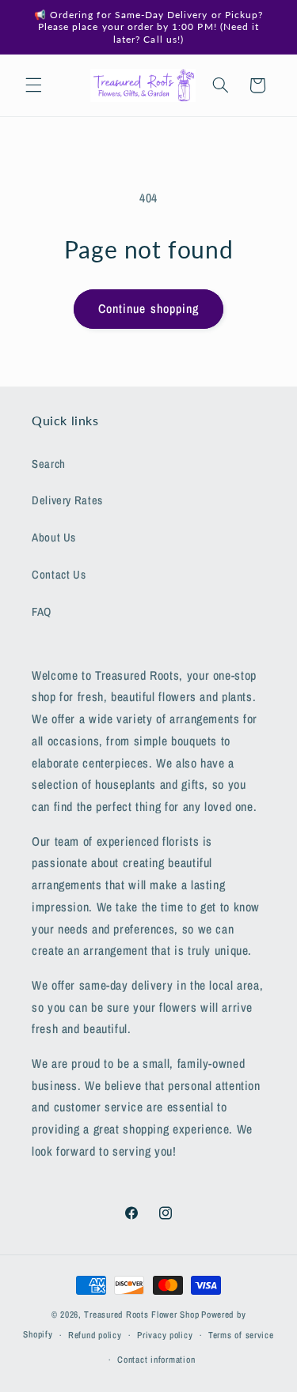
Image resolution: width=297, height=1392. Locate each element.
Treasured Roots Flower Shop (141, 1314)
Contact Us (59, 575)
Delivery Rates (67, 500)
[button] (33, 85)
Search (49, 464)
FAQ (41, 612)
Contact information (156, 1359)
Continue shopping (148, 308)
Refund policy (95, 1335)
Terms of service (241, 1335)
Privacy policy (164, 1335)
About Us (54, 537)
